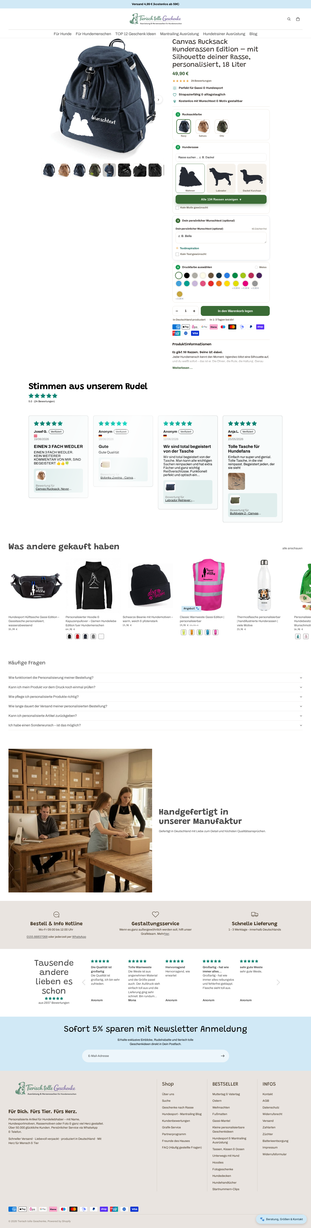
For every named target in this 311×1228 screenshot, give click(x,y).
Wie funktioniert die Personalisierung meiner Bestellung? (51, 677)
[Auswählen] (114, 607)
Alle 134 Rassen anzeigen (219, 199)
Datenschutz (271, 1107)
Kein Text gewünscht (193, 254)
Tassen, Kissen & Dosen (228, 1149)
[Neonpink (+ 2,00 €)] (245, 283)
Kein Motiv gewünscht (194, 207)
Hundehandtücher (224, 1182)
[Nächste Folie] (298, 599)
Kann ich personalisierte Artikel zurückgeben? (42, 715)
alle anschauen (292, 548)
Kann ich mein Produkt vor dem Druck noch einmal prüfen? (51, 687)
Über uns (168, 1094)
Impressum (270, 1147)
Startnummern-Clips (225, 1189)
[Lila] (259, 275)
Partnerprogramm (174, 1134)
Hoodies (217, 1162)
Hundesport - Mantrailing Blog (182, 1114)
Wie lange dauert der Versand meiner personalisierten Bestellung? (57, 706)
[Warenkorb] (298, 19)
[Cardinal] (251, 275)
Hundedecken (221, 1175)
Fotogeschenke (222, 1169)
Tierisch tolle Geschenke (32, 1221)
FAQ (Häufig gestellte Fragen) (182, 1147)
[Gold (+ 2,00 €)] (179, 294)
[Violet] (195, 283)
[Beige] (203, 275)
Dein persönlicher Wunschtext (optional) (199, 228)
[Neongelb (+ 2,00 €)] (236, 283)
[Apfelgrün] (243, 275)
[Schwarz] (187, 275)
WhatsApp (79, 936)
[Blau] (227, 275)
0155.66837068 (37, 936)
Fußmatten (219, 1114)
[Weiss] (179, 275)
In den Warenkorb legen (235, 311)
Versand (268, 1120)
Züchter (268, 1134)
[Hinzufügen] (57, 607)
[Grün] (235, 275)
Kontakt (268, 1094)
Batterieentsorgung (275, 1141)
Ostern (217, 1100)
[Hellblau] (179, 283)
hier (166, 933)
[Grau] (195, 275)
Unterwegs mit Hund (225, 1155)
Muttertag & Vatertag (226, 1094)
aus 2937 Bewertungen (54, 1002)
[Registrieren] (222, 1056)
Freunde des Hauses (176, 1141)
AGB (266, 1100)
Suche (166, 1100)
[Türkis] (187, 283)
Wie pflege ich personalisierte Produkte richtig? (43, 696)
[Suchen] (289, 19)
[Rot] (211, 283)
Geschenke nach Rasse (178, 1107)
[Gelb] (227, 283)
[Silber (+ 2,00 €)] (255, 283)
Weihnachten (221, 1107)
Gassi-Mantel (221, 1120)
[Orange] (219, 283)
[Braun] (211, 275)
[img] (54, 998)
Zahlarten (269, 1127)
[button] (85, 982)
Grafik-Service (171, 1127)
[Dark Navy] (219, 275)
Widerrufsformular (275, 1154)
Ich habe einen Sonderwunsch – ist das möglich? (44, 725)
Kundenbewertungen (176, 1120)
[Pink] (203, 283)
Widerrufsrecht (272, 1114)
